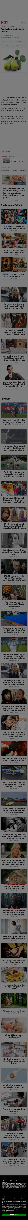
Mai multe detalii (22, 1187)
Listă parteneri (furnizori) (5, 1211)
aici (8, 1194)
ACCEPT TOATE (14, 1214)
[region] (14, 1197)
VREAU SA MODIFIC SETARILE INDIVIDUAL (14, 1217)
